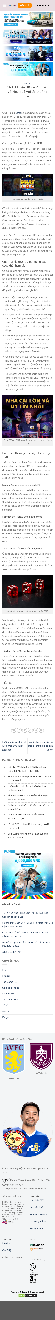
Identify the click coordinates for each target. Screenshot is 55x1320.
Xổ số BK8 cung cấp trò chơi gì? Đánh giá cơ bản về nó (40, 745)
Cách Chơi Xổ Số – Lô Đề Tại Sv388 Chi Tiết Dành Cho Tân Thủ (25, 934)
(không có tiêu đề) (11, 952)
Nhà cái (6, 976)
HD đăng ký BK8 (39, 1221)
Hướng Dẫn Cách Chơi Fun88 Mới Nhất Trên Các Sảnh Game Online (27, 924)
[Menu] (4, 5)
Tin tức (27, 83)
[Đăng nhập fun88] (27, 69)
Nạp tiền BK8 (37, 1200)
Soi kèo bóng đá (10, 988)
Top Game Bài (9, 982)
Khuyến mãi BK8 (38, 1214)
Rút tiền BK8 (37, 1207)
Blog (4, 970)
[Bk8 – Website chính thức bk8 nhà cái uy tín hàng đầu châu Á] (12, 5)
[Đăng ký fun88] (27, 873)
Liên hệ (6, 1243)
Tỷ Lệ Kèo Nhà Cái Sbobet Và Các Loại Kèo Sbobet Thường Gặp (25, 915)
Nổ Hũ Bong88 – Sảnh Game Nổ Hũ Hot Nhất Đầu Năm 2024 (26, 944)
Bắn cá (5, 1011)
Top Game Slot (10, 999)
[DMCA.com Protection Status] (27, 1295)
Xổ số (5, 1005)
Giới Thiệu (7, 1250)
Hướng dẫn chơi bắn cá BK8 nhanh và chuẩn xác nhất (14, 745)
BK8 (18, 113)
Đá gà (5, 1017)
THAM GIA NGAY (43, 5)
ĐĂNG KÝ (24, 5)
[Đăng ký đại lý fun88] (27, 19)
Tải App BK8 (36, 1228)
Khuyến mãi (8, 993)
